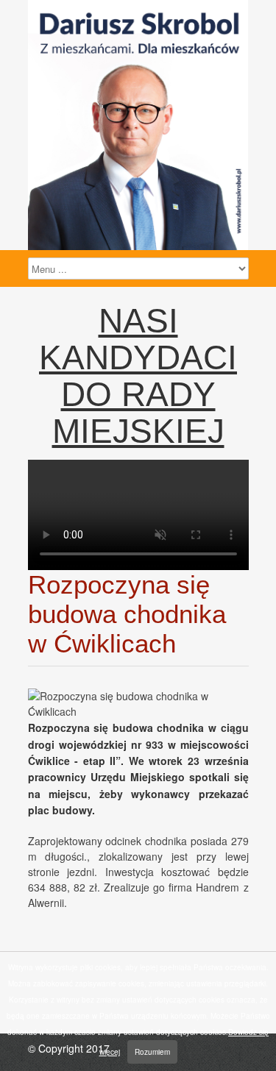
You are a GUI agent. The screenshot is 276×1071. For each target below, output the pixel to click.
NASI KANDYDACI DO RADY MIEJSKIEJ (138, 376)
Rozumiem (152, 1052)
